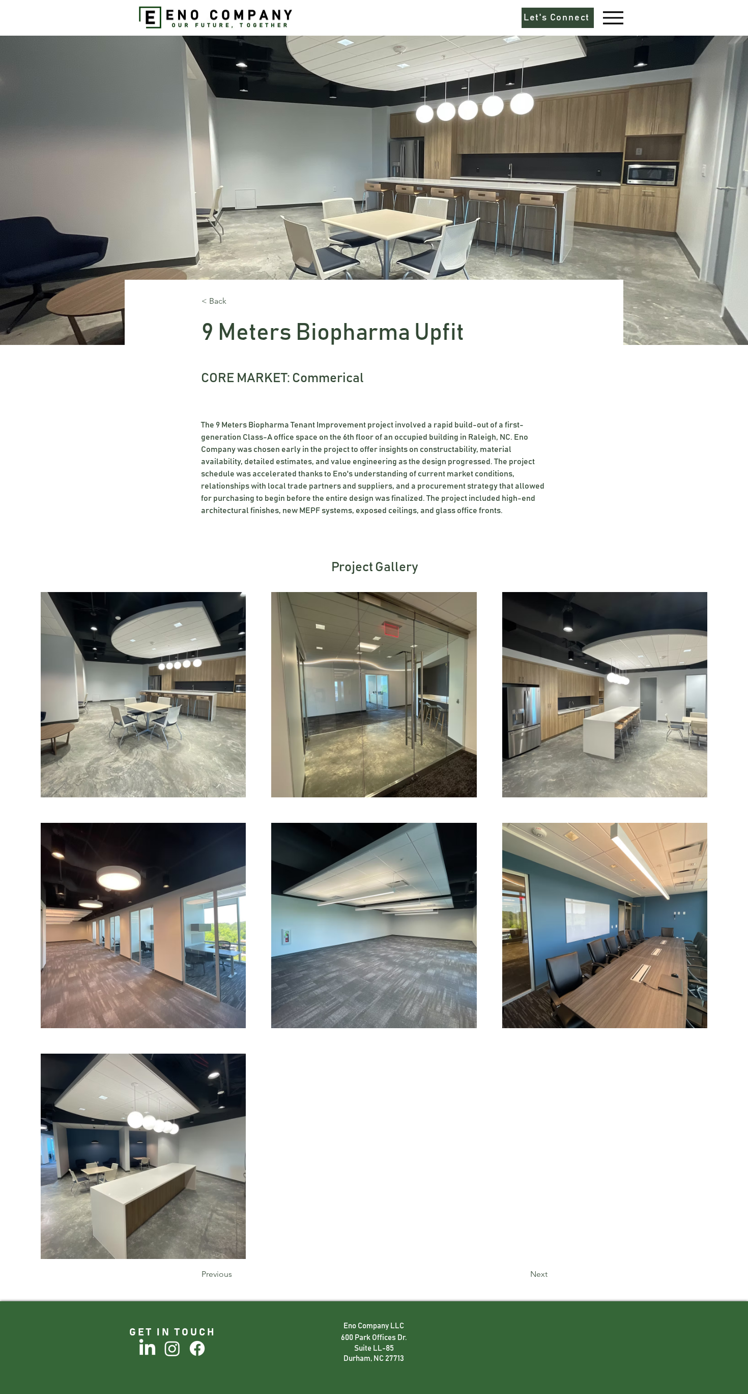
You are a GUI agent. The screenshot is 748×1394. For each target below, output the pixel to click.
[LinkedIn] (147, 1348)
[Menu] (612, 17)
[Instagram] (172, 1348)
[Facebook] (197, 1348)
